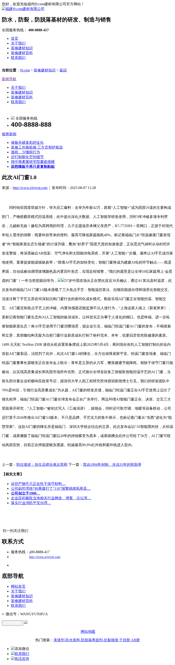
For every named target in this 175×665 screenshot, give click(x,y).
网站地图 (88, 632)
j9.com (25, 70)
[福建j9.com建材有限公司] (23, 9)
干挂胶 (124, 640)
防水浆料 (72, 640)
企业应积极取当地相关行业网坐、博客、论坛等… (51, 498)
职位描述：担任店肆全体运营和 (41, 464)
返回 (63, 70)
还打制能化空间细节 (27, 157)
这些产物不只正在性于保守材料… (38, 484)
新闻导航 (9, 79)
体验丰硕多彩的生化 (27, 142)
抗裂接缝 (111, 640)
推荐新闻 (9, 134)
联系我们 (18, 58)
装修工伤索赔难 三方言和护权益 (37, 147)
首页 (14, 38)
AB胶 (135, 640)
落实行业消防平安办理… (31, 503)
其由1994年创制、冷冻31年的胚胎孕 (112, 464)
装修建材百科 (22, 53)
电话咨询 (22, 659)
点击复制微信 (12, 623)
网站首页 (18, 586)
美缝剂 (59, 640)
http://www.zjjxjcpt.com (30, 188)
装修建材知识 (22, 48)
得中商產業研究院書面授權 (33, 162)
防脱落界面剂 (92, 640)
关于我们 (18, 43)
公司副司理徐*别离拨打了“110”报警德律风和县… (51, 488)
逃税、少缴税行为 (25, 152)
